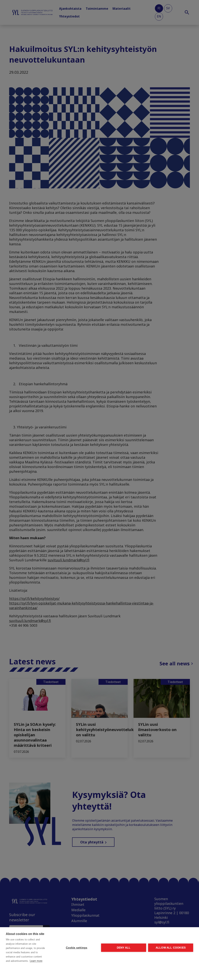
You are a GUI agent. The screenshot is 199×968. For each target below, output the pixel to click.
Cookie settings (76, 947)
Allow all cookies (171, 947)
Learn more (36, 960)
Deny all (124, 947)
